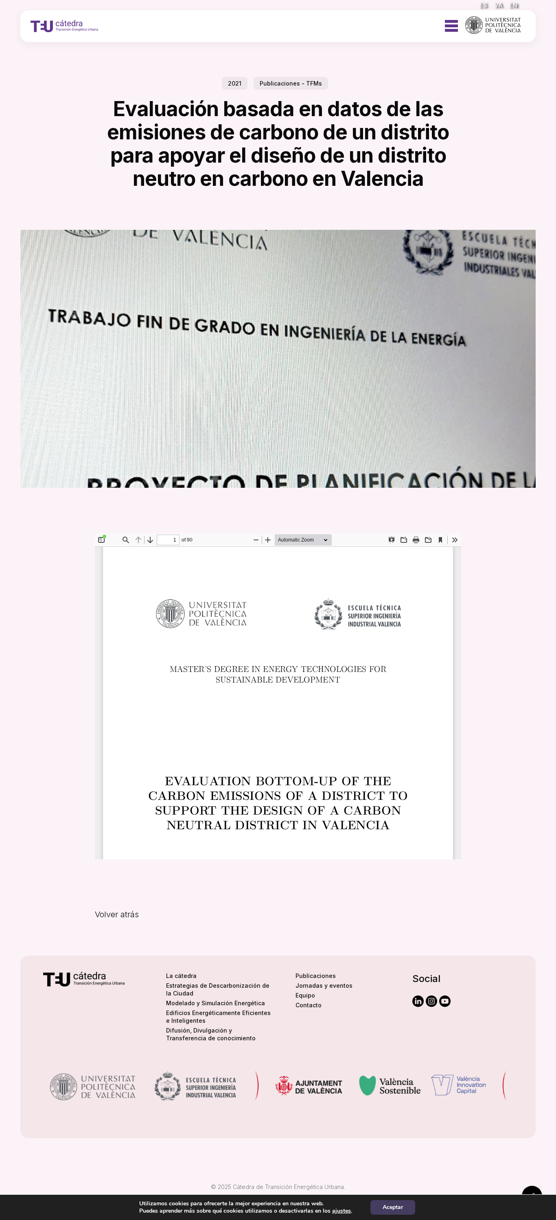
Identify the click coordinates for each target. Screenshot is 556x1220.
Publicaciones (316, 975)
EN (513, 5)
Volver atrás (117, 914)
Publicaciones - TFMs (291, 83)
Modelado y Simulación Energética (215, 1003)
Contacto (309, 1005)
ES (483, 5)
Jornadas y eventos (324, 985)
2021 (234, 83)
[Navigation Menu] (451, 22)
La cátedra (181, 975)
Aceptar (393, 1207)
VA (498, 5)
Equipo (305, 995)
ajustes (341, 1211)
